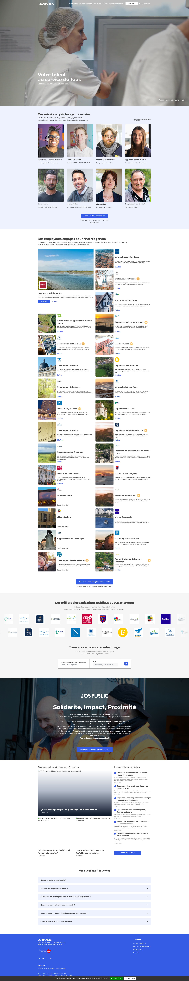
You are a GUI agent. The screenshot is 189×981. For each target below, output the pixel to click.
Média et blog (137, 950)
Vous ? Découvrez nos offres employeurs (94, 586)
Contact (136, 953)
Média (99, 3)
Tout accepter (117, 978)
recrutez (88, 220)
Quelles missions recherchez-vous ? (73, 662)
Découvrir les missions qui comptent (53, 84)
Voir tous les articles (127, 853)
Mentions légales (61, 975)
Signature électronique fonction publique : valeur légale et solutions (134, 799)
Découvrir (44, 301)
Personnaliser (130, 978)
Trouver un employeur (89, 3)
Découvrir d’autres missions (94, 216)
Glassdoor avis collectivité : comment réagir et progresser (132, 774)
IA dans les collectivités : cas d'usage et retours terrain (133, 834)
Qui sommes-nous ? (140, 943)
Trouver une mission (74, 3)
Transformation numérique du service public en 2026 (132, 787)
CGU (70, 975)
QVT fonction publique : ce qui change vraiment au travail (69, 810)
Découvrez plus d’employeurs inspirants (94, 582)
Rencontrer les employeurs (142, 946)
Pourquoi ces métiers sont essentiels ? (94, 750)
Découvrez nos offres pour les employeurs (52, 968)
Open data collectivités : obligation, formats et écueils (131, 811)
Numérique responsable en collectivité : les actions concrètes (133, 823)
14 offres (54, 302)
